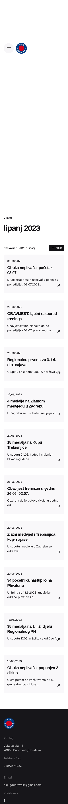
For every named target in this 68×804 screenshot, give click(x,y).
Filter (59, 247)
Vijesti (8, 217)
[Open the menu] (9, 48)
